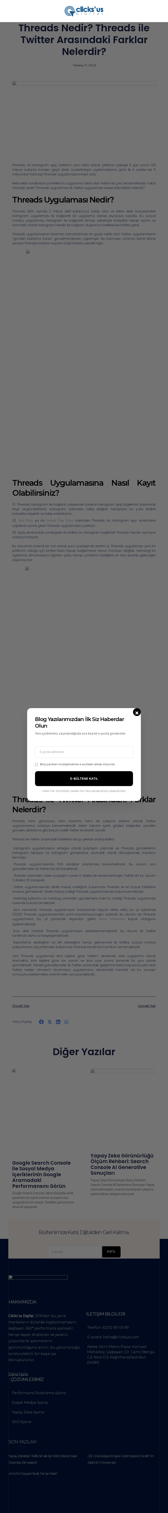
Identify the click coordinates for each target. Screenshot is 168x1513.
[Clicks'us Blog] (84, 11)
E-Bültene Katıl (84, 778)
